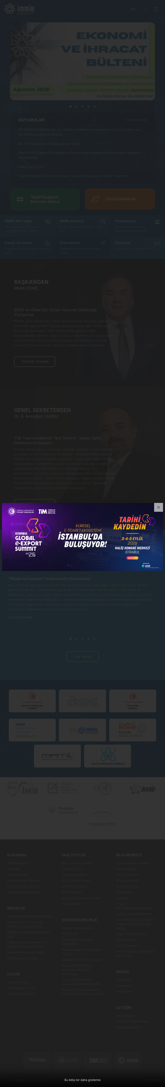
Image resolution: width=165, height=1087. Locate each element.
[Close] (158, 507)
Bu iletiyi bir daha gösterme (83, 1080)
